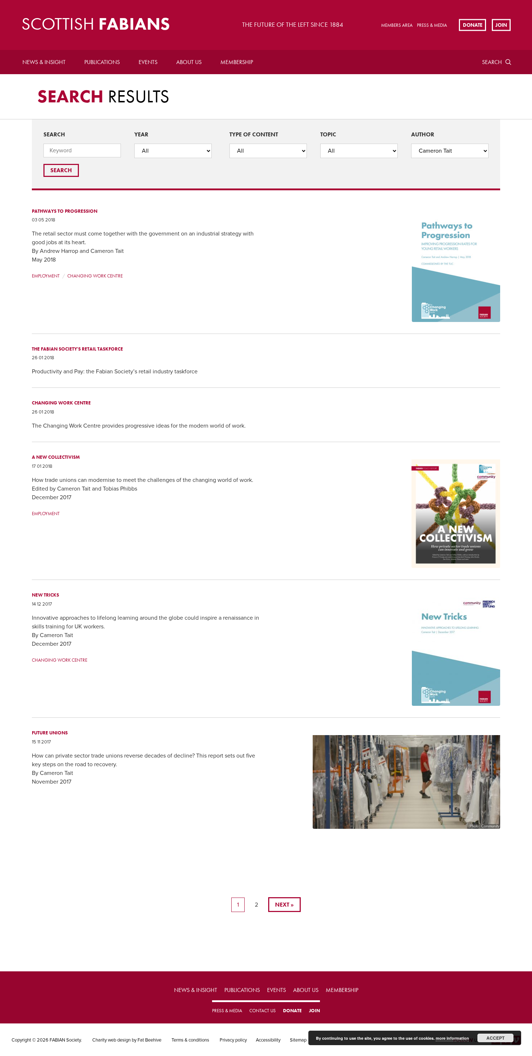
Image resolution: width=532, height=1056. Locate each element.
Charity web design (111, 1040)
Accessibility (268, 1040)
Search (492, 62)
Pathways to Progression (64, 211)
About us (189, 62)
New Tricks (45, 595)
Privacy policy (233, 1040)
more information (452, 1038)
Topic (328, 134)
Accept (495, 1038)
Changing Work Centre (95, 276)
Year (141, 134)
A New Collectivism (56, 457)
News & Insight (44, 62)
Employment (46, 276)
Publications (102, 62)
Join (501, 24)
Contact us (262, 1010)
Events (148, 62)
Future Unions (50, 733)
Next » (284, 904)
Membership (236, 62)
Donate (472, 24)
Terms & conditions (190, 1040)
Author (422, 134)
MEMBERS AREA (397, 25)
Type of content (253, 134)
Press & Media (432, 25)
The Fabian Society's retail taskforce (77, 349)
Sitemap (298, 1040)
